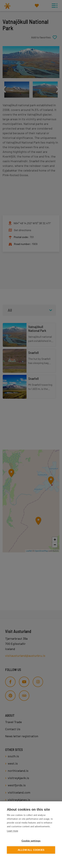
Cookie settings (31, 841)
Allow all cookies (31, 850)
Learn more (12, 831)
